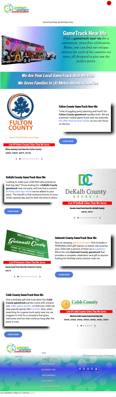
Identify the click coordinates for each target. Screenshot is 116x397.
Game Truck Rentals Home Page (24, 137)
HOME (44, 353)
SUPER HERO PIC (48, 381)
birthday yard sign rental (18, 191)
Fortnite (35, 309)
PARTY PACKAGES (48, 364)
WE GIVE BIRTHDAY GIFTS (51, 387)
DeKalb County (14, 177)
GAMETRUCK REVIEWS (50, 358)
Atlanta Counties (84, 83)
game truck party (82, 242)
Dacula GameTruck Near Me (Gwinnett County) (23, 267)
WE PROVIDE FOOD (48, 370)
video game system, (21, 306)
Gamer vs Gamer (85, 246)
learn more (67, 141)
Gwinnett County (64, 238)
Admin (32, 393)
